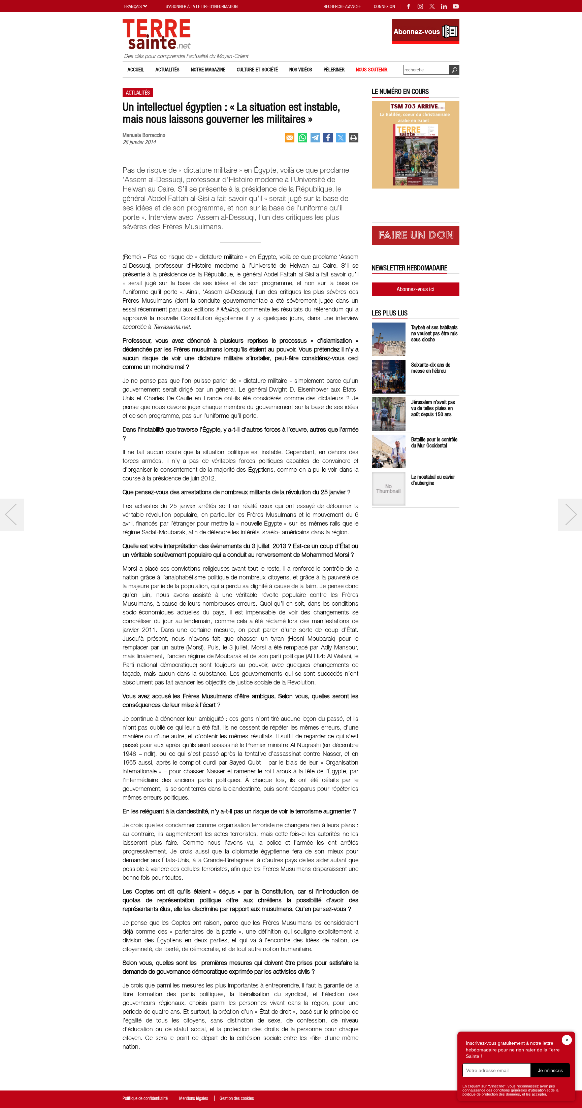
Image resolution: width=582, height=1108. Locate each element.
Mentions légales (193, 1098)
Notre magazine (208, 69)
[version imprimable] (353, 137)
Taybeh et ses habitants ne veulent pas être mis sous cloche (434, 333)
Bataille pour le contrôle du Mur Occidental (434, 442)
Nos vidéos (300, 69)
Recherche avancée (342, 6)
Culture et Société (257, 69)
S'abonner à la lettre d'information (202, 6)
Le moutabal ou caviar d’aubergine (433, 480)
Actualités (168, 69)
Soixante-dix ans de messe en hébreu (430, 368)
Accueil (136, 69)
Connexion (384, 6)
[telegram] (315, 137)
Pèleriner (334, 69)
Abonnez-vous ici (415, 289)
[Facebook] (409, 6)
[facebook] (328, 137)
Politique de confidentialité (145, 1098)
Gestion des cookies (237, 1098)
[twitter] (341, 137)
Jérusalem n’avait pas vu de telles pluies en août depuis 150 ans (433, 408)
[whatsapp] (302, 137)
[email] (289, 137)
